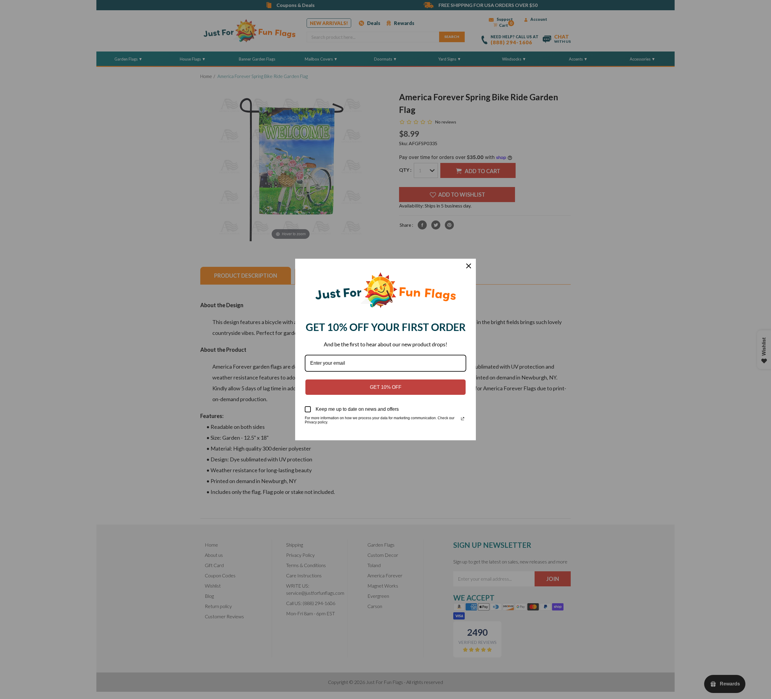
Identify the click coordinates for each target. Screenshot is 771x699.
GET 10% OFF (385, 387)
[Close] (468, 266)
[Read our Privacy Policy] (462, 418)
